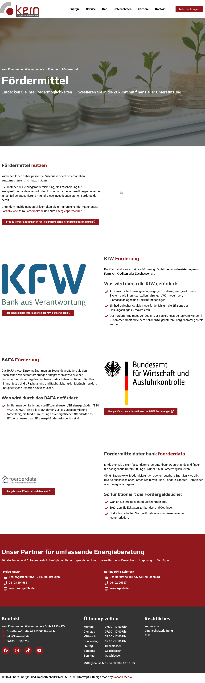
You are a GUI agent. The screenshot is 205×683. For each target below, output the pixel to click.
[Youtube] (39, 651)
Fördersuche (10, 211)
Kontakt (160, 9)
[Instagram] (17, 651)
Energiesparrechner (69, 211)
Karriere (143, 9)
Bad (104, 9)
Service (91, 9)
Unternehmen (122, 9)
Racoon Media (122, 677)
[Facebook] (6, 651)
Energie (75, 9)
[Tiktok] (28, 651)
